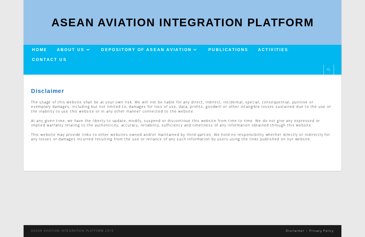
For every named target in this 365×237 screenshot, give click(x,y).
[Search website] (328, 70)
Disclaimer (295, 231)
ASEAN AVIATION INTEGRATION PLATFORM (182, 22)
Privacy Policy (321, 231)
